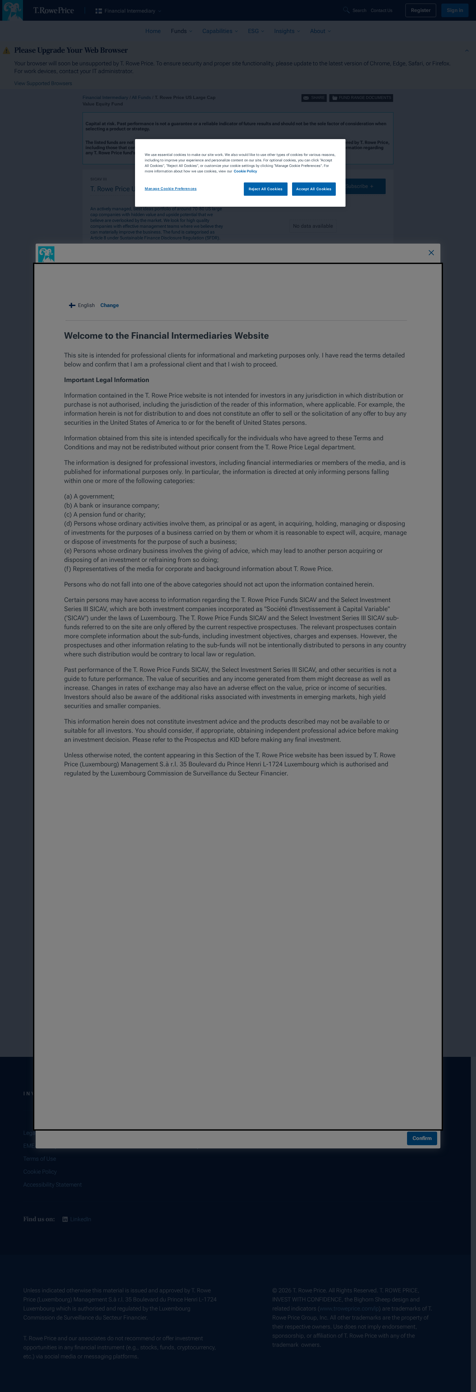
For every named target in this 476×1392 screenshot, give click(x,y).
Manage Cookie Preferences (171, 188)
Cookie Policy (245, 171)
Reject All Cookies (265, 189)
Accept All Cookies (313, 189)
